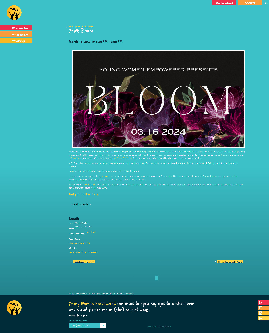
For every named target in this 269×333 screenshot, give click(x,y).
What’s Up (18, 41)
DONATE (250, 3)
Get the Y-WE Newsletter (78, 320)
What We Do (20, 34)
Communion (76, 158)
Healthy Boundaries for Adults (230, 262)
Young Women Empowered (92, 303)
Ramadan (106, 176)
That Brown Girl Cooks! (122, 158)
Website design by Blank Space (159, 326)
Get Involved (224, 3)
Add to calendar (81, 204)
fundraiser (73, 242)
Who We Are (20, 28)
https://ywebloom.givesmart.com (83, 251)
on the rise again (89, 184)
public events (84, 242)
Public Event (90, 232)
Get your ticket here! (84, 194)
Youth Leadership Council (84, 262)
